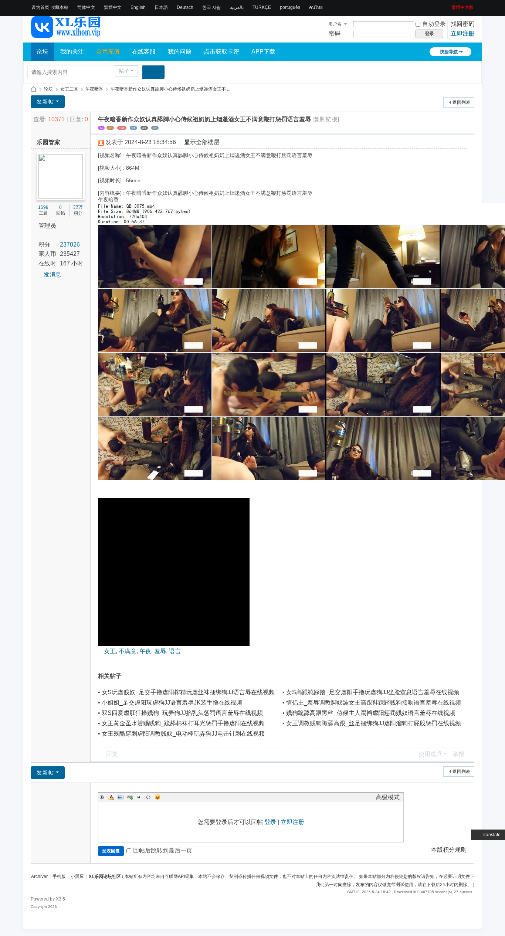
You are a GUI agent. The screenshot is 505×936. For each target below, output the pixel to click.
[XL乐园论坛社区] (66, 34)
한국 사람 (211, 7)
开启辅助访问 (449, 5)
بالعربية (237, 7)
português (290, 7)
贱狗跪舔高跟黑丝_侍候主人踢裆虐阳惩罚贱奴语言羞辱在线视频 (370, 713)
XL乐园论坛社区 (34, 89)
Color (111, 797)
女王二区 (69, 89)
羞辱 (144, 128)
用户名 (335, 24)
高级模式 (388, 797)
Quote (139, 797)
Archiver (39, 876)
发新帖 (45, 102)
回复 (112, 754)
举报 (458, 754)
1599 (43, 207)
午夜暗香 (94, 89)
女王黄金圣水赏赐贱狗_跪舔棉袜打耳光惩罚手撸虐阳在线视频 (183, 723)
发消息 (52, 274)
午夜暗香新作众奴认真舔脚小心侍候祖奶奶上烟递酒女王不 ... (170, 89)
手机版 (59, 876)
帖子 (124, 71)
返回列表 (461, 102)
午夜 (133, 128)
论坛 (42, 51)
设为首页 (40, 7)
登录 (270, 822)
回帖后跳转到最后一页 (162, 850)
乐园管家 (48, 142)
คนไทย (316, 7)
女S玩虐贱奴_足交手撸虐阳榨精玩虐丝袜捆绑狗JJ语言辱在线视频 (188, 692)
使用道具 (430, 754)
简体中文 (86, 7)
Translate (491, 834)
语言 (155, 128)
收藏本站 (59, 7)
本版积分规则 (449, 850)
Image (120, 797)
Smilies (157, 797)
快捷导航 (449, 51)
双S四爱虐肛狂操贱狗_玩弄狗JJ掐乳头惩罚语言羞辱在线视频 (182, 713)
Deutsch (185, 7)
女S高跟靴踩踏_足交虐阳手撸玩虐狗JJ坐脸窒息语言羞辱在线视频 (372, 692)
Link (129, 797)
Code (148, 797)
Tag (101, 128)
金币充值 (108, 51)
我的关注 (72, 51)
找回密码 (462, 24)
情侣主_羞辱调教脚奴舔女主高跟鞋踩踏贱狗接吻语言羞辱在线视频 (373, 702)
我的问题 (180, 51)
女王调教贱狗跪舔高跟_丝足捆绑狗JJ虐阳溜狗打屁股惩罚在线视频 (373, 723)
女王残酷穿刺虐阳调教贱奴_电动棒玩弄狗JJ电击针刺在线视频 (183, 733)
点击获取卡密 (221, 51)
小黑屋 (77, 876)
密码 (334, 33)
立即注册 (462, 33)
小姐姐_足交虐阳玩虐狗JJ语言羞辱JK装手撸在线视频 (172, 702)
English (138, 7)
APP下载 (263, 51)
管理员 (47, 226)
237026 (70, 244)
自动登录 (434, 24)
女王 (110, 128)
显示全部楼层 (202, 142)
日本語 (161, 7)
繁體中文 (113, 7)
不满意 (122, 128)
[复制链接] (325, 119)
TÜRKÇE (262, 7)
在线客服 (144, 51)
